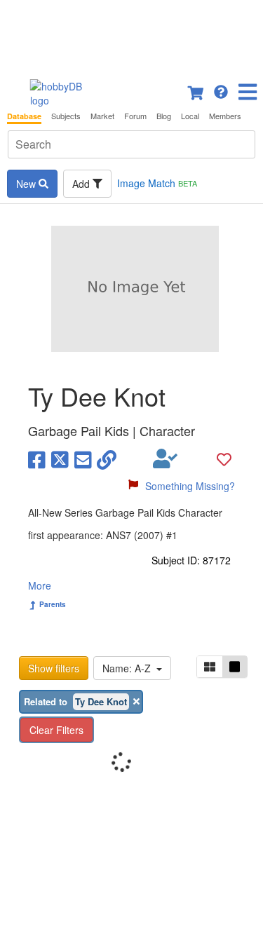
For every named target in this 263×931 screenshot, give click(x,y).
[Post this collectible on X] (60, 458)
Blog (163, 116)
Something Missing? (190, 486)
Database (24, 116)
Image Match (157, 183)
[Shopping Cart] (196, 90)
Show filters (53, 668)
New (27, 184)
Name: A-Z (129, 668)
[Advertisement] (131, 35)
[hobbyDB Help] (220, 90)
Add (82, 184)
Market (102, 116)
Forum (135, 116)
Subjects (66, 116)
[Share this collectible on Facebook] (37, 458)
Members (225, 116)
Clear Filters (56, 730)
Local (190, 116)
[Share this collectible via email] (83, 458)
